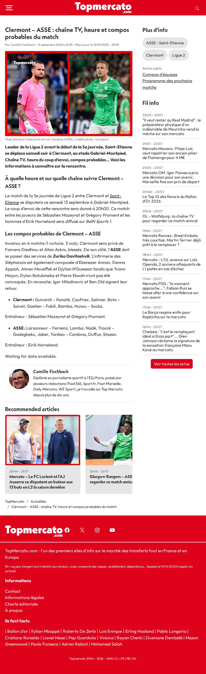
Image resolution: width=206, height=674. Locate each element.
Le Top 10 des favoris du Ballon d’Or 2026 (169, 198)
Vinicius (106, 637)
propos (15, 610)
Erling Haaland (139, 631)
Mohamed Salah (106, 644)
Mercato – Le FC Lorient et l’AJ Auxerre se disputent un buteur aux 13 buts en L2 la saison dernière (41, 482)
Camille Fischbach (51, 371)
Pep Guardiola (82, 637)
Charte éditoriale (21, 604)
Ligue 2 (178, 55)
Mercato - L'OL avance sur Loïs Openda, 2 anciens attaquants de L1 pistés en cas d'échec (171, 264)
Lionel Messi (54, 637)
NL (135, 658)
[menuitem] (197, 8)
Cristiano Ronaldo (22, 637)
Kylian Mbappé (45, 631)
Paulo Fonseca (44, 644)
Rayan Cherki (129, 637)
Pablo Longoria (171, 631)
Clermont (155, 55)
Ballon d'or (17, 631)
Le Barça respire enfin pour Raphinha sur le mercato (166, 314)
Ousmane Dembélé (164, 637)
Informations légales (24, 597)
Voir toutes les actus (171, 363)
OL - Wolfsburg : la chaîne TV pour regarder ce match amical (170, 218)
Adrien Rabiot (75, 644)
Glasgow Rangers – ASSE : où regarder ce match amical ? (116, 479)
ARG (110, 658)
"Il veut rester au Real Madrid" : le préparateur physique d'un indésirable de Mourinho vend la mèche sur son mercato (171, 127)
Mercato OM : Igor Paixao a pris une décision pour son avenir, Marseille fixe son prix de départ (170, 177)
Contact (12, 591)
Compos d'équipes (159, 74)
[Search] (197, 8)
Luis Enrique (110, 631)
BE (128, 658)
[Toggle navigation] (9, 8)
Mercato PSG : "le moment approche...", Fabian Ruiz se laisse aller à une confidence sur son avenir (170, 290)
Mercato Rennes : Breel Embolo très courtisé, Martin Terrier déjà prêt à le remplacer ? (171, 240)
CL (117, 658)
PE (123, 658)
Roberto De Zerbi (79, 631)
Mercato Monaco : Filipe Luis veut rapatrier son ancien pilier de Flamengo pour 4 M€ (169, 153)
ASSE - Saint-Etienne (165, 42)
